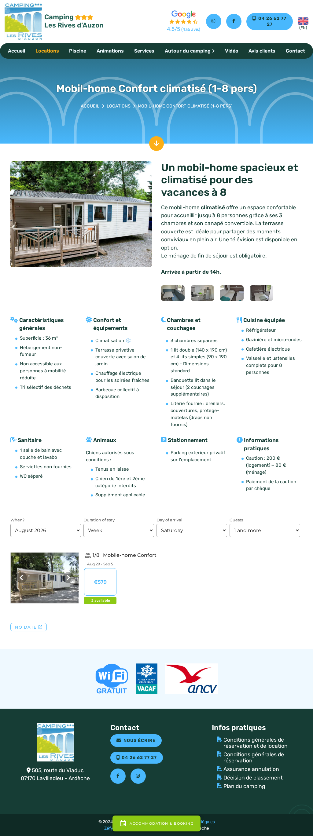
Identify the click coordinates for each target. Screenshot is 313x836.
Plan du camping (244, 786)
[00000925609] (173, 293)
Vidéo (231, 51)
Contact (295, 51)
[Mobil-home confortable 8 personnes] (81, 214)
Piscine (77, 51)
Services (144, 51)
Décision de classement (253, 778)
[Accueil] (90, 106)
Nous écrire (139, 740)
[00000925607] (261, 293)
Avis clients (262, 51)
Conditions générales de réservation (253, 757)
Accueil (16, 51)
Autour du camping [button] (188, 51)
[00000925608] (232, 293)
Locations (47, 51)
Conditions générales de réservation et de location (255, 743)
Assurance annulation (251, 769)
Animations (110, 51)
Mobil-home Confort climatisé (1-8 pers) (185, 106)
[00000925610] (202, 293)
